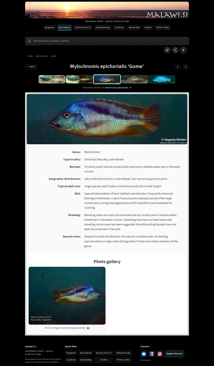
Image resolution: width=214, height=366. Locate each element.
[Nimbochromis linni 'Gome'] (162, 79)
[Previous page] (178, 67)
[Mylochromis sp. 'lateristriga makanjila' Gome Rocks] (134, 79)
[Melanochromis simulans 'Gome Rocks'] (79, 79)
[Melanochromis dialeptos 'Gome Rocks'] (52, 79)
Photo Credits (162, 27)
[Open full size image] (67, 296)
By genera (49, 27)
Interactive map (103, 27)
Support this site (174, 353)
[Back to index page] (31, 67)
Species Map (134, 27)
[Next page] (186, 67)
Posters (148, 27)
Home (30, 56)
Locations (119, 27)
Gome (53, 56)
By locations (64, 27)
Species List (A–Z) (83, 27)
